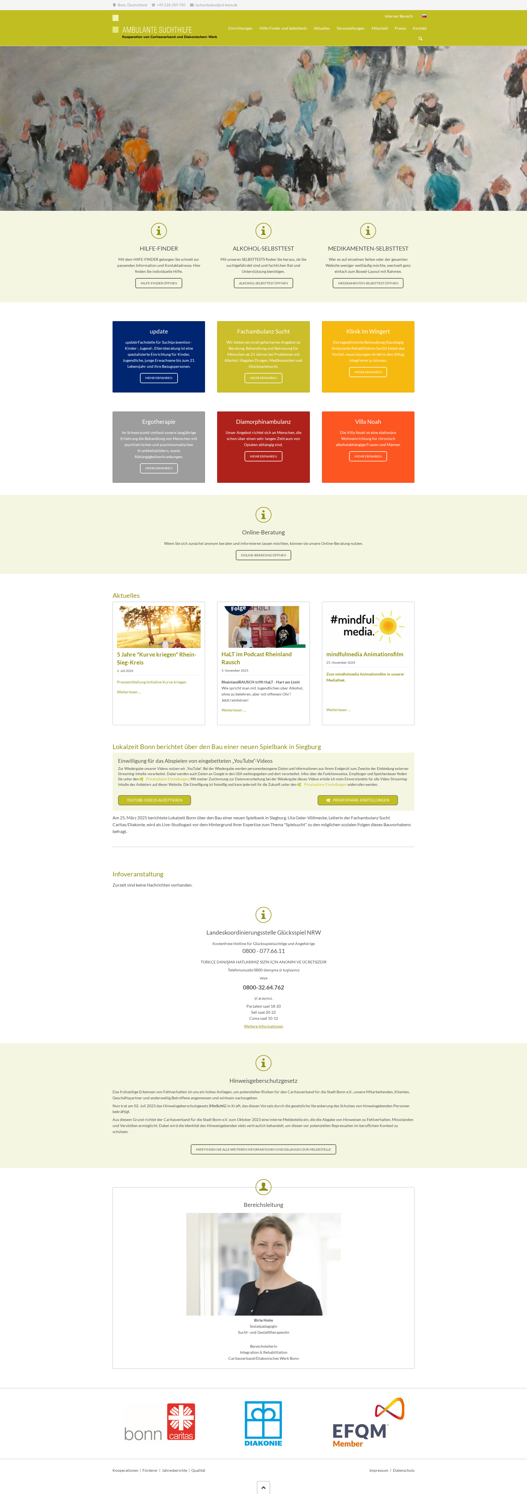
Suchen (420, 38)
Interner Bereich (399, 16)
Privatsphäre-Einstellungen (167, 779)
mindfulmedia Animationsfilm (364, 654)
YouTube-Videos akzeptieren (154, 800)
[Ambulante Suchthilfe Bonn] (424, 16)
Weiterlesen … (129, 691)
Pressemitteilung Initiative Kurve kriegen (151, 682)
